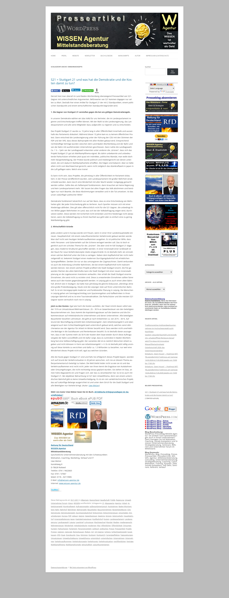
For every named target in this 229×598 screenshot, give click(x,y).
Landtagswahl (63, 522)
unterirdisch (95, 538)
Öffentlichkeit (117, 525)
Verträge (130, 541)
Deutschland (94, 500)
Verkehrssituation (106, 541)
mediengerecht (126, 522)
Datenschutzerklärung (59, 567)
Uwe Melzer (94, 385)
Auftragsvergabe (82, 506)
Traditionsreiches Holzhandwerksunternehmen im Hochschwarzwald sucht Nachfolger (160, 328)
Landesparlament (117, 519)
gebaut (75, 516)
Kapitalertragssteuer (84, 519)
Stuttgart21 (100, 535)
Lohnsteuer (88, 522)
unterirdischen (107, 538)
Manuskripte (123, 56)
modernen (92, 525)
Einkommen (97, 513)
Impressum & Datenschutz (157, 56)
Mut (98, 525)
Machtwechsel (99, 522)
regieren (61, 532)
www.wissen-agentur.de (70, 483)
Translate (170, 91)
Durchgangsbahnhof (84, 513)
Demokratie (55, 513)
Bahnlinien (72, 509)
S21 (92, 532)
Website (75, 56)
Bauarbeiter (92, 509)
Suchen (148, 67)
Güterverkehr (117, 516)
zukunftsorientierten (101, 544)
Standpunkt (70, 535)
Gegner (81, 516)
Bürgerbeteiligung (119, 509)
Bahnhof (63, 509)
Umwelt (128, 500)
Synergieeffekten (113, 535)
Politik (112, 500)
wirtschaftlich (87, 544)
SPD (58, 535)
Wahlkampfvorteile (73, 544)
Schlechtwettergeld (119, 532)
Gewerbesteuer (91, 516)
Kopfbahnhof (97, 519)
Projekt (128, 529)
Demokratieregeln (68, 513)
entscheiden (123, 513)
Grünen (109, 516)
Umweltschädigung (70, 538)
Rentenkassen (78, 532)
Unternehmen (118, 538)
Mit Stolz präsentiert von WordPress (83, 567)
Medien (116, 522)
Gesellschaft (105, 500)
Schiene (108, 532)
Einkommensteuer (110, 513)
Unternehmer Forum (59, 503)
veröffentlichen (120, 541)
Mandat (109, 522)
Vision (70, 503)
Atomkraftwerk (69, 506)
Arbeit (124, 503)
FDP (69, 516)
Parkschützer (63, 529)
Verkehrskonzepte (79, 541)
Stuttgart (92, 535)
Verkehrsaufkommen (63, 541)
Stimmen (84, 535)
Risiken (87, 532)
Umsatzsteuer (56, 538)
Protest (54, 532)
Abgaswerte (109, 503)
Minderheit (69, 525)
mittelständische (80, 525)
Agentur (118, 503)
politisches (104, 529)
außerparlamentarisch (98, 506)
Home (53, 56)
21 (103, 503)
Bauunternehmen (105, 509)
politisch (95, 529)
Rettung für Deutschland (62, 445)
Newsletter (90, 56)
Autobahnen (113, 506)
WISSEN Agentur (58, 448)
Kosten (106, 519)
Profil (64, 56)
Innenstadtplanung (62, 519)
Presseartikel (120, 529)
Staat (63, 535)
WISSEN (77, 503)
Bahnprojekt (82, 509)
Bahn (57, 509)
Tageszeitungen (126, 535)
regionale (68, 532)
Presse (111, 529)
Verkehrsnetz (93, 541)
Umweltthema (84, 538)
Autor (137, 56)
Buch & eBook (106, 56)
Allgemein (85, 500)
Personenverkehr (85, 529)
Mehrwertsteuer (57, 525)
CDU (129, 509)
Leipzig (72, 522)
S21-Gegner (99, 532)
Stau (78, 535)
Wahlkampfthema (58, 544)
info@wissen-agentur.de (68, 480)
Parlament (73, 529)
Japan (72, 519)
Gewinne (101, 516)
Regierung (120, 500)
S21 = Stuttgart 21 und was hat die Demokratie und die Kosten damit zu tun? (91, 81)
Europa (64, 516)
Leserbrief (79, 522)
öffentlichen (106, 525)
